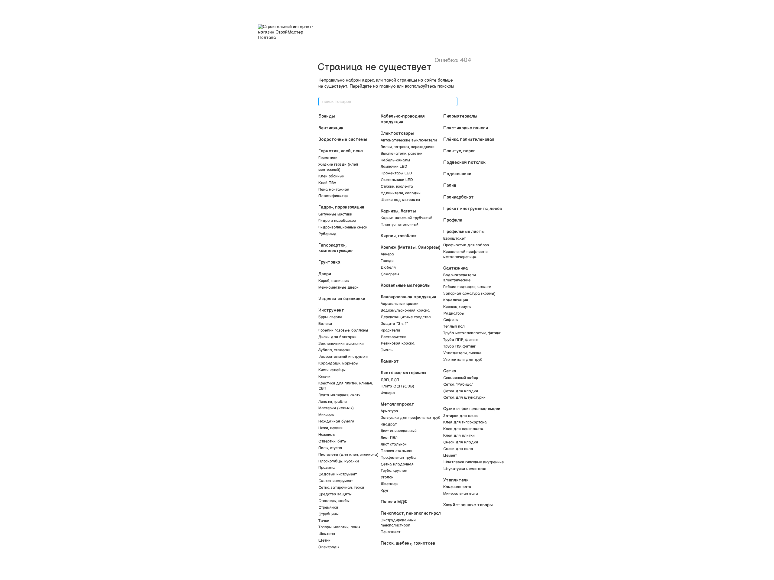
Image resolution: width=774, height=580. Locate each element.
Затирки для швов (460, 415)
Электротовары (397, 133)
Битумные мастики (335, 214)
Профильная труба (398, 457)
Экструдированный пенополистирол (398, 523)
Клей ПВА (327, 182)
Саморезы (390, 274)
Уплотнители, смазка (462, 353)
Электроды (328, 547)
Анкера (387, 254)
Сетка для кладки (460, 391)
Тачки (323, 520)
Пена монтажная (333, 189)
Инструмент (331, 310)
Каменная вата (457, 486)
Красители (390, 330)
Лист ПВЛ (389, 437)
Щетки (324, 540)
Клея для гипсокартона (465, 422)
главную (387, 86)
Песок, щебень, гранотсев (408, 543)
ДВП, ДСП (390, 379)
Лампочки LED (394, 166)
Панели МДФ (394, 501)
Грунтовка (329, 262)
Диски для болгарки (337, 337)
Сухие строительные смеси (471, 408)
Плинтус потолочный (399, 224)
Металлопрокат (397, 404)
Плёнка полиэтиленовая (468, 139)
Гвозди (387, 260)
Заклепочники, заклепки (341, 343)
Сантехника (455, 268)
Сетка (449, 371)
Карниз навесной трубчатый (406, 217)
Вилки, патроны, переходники (407, 146)
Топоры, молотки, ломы (339, 527)
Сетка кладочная (397, 464)
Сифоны (450, 319)
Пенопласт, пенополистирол (411, 513)
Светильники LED (397, 179)
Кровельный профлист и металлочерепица (465, 254)
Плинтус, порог (459, 151)
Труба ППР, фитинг (460, 339)
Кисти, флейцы (332, 370)
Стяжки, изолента (397, 186)
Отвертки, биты (332, 441)
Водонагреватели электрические (459, 278)
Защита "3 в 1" (394, 323)
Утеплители (456, 480)
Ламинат (390, 361)
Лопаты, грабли (332, 401)
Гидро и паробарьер (337, 220)
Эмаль (386, 350)
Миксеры (326, 414)
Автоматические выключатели (409, 140)
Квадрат (389, 424)
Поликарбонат (458, 197)
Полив (449, 185)
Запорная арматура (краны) (469, 293)
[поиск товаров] (452, 101)
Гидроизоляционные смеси (342, 227)
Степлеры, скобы (334, 500)
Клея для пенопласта (463, 428)
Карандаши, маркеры (338, 363)
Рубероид (327, 234)
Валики (325, 323)
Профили (452, 220)
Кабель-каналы (395, 160)
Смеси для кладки (460, 442)
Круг (385, 490)
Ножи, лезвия (330, 428)
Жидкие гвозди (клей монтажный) (338, 167)
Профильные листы (464, 231)
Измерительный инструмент (343, 356)
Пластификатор (333, 195)
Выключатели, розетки (401, 153)
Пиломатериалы (460, 116)
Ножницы (326, 434)
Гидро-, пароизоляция (341, 207)
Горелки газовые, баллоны (343, 330)
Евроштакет (454, 238)
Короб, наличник (333, 280)
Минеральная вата (460, 493)
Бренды (326, 116)
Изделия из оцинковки (341, 298)
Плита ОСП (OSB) (397, 386)
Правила (326, 467)
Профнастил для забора (466, 245)
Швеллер (389, 483)
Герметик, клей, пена (340, 151)
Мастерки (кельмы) (336, 408)
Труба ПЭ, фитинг (459, 346)
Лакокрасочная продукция (408, 297)
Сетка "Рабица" (458, 384)
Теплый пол (454, 326)
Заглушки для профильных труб (411, 417)
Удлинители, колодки (401, 193)
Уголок (387, 477)
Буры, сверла (330, 317)
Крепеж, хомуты (457, 306)
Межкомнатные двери (338, 287)
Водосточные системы (342, 139)
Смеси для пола (458, 448)
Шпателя (326, 533)
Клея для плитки (459, 435)
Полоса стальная (396, 451)
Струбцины (328, 514)
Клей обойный (331, 176)
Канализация (455, 300)
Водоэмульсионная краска (405, 310)
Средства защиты (335, 494)
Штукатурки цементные (464, 468)
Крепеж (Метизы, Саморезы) (411, 247)
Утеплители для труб (463, 359)
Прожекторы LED (396, 173)
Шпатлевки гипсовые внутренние (473, 462)
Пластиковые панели (465, 128)
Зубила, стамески (334, 350)
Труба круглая (394, 470)
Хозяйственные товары (468, 504)
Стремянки (328, 507)
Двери (324, 274)
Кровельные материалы (406, 285)
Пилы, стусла (330, 448)
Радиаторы (453, 313)
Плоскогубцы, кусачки (338, 461)
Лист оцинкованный (399, 431)
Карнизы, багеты (398, 211)
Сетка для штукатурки (464, 397)
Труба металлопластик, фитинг (472, 333)
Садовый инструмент (337, 474)
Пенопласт (390, 532)
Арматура (389, 411)
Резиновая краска (398, 343)
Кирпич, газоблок (399, 235)
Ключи (324, 376)
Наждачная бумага (336, 421)
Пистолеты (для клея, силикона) (348, 454)
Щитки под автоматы (400, 199)
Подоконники (457, 174)
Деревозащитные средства (406, 317)
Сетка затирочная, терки (341, 487)
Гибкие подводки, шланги (467, 286)
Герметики (327, 157)
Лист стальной (394, 444)
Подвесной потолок (464, 162)
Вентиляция (330, 128)
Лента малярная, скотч (339, 395)
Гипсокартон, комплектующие (335, 248)
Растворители (393, 337)
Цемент (450, 455)
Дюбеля (388, 267)
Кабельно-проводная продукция (403, 119)
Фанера (388, 392)
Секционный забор (460, 377)
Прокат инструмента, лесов (472, 208)
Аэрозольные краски (399, 303)
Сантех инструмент (335, 480)
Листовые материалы (403, 372)
